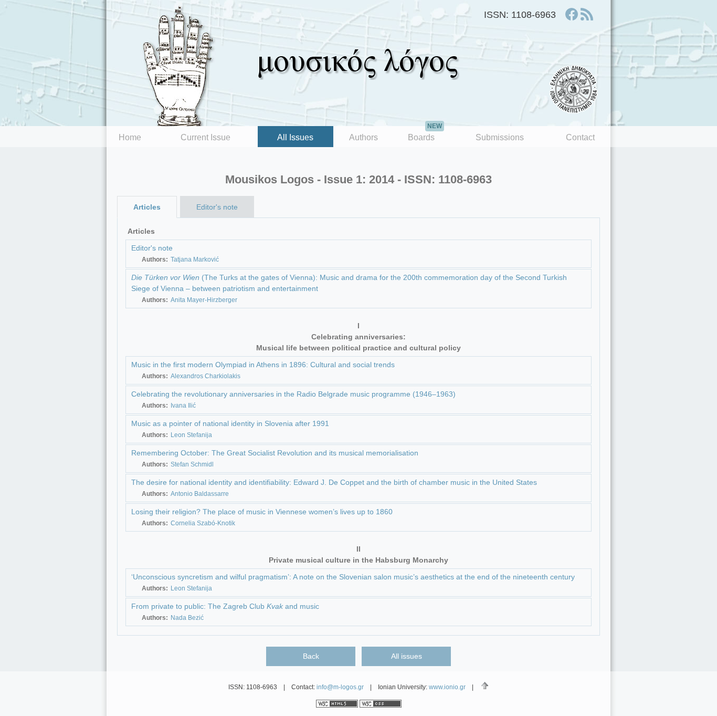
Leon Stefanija (191, 435)
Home (130, 137)
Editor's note (217, 207)
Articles (147, 207)
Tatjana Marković (195, 259)
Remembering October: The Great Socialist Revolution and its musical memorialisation (274, 453)
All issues (406, 656)
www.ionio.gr (447, 687)
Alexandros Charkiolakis (205, 376)
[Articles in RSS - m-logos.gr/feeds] (587, 14)
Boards (425, 134)
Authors (363, 137)
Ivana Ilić (183, 405)
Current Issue (205, 137)
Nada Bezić (187, 617)
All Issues (295, 137)
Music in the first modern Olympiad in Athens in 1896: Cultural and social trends (263, 364)
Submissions (500, 137)
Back (311, 656)
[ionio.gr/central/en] (573, 89)
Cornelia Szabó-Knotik (203, 523)
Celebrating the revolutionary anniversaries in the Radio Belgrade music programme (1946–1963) (293, 394)
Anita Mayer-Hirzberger (204, 300)
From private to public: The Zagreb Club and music (225, 606)
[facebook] (571, 14)
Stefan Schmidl (192, 464)
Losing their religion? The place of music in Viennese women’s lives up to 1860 (262, 511)
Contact (580, 137)
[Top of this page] (484, 685)
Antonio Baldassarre (200, 493)
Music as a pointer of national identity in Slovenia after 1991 (230, 423)
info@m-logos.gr (340, 687)
